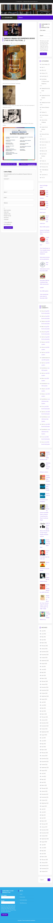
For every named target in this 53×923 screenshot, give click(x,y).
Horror (42, 139)
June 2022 (43, 776)
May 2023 (43, 743)
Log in (21, 894)
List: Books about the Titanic (9, 164)
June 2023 (43, 740)
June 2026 (43, 633)
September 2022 (45, 767)
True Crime (43, 174)
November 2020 (44, 832)
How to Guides (44, 142)
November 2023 (44, 726)
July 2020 (43, 844)
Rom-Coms (44, 163)
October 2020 (44, 835)
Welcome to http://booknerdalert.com (30, 1)
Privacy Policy (19, 1)
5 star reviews (44, 64)
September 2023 (45, 731)
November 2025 (44, 654)
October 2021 (44, 800)
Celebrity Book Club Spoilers (45, 96)
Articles (43, 73)
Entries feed (22, 897)
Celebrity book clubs (20, 43)
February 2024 (44, 717)
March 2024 (44, 714)
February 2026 (44, 645)
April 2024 (43, 711)
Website (6, 203)
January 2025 (44, 684)
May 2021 (43, 815)
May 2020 (43, 850)
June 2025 (43, 669)
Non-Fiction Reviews (44, 155)
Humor (43, 145)
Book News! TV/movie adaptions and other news (28, 164)
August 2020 (44, 841)
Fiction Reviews (44, 115)
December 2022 (44, 758)
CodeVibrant (32, 920)
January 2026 (44, 648)
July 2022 (43, 773)
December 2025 (44, 651)
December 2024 (44, 687)
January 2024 (44, 720)
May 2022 (43, 779)
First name (42, 30)
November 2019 (44, 868)
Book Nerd (7, 43)
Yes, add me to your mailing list (8, 223)
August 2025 (44, 663)
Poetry (42, 160)
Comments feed (23, 900)
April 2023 (43, 746)
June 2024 (43, 705)
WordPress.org (23, 903)
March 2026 (44, 642)
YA (42, 177)
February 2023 (44, 752)
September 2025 (45, 660)
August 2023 (44, 734)
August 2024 (44, 699)
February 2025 (44, 681)
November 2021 (44, 797)
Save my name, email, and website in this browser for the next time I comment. (7, 215)
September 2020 (45, 838)
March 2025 (44, 678)
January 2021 (44, 827)
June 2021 (43, 812)
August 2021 (44, 806)
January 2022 (44, 791)
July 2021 (43, 809)
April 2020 (43, 853)
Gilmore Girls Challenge (44, 121)
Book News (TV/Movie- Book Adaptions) (45, 81)
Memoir (43, 150)
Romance (43, 166)
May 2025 (43, 672)
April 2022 (43, 782)
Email (5, 197)
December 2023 (44, 723)
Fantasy (43, 112)
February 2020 (44, 859)
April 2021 (43, 818)
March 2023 (44, 749)
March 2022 (44, 785)
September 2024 (45, 696)
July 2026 (43, 630)
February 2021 (44, 824)
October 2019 (44, 871)
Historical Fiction (45, 134)
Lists (42, 147)
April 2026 (43, 639)
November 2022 (44, 761)
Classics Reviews (45, 107)
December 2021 (44, 794)
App (42, 67)
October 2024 (44, 693)
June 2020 (43, 847)
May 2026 (43, 636)
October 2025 (44, 657)
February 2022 (44, 788)
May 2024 (43, 708)
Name (5, 192)
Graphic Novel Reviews (44, 128)
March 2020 (44, 856)
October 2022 (44, 764)
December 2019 (44, 865)
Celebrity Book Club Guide (45, 89)
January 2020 (44, 862)
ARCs (42, 70)
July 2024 (43, 702)
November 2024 (44, 690)
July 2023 (43, 737)
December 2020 (44, 829)
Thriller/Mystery (44, 169)
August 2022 (44, 770)
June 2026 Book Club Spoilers (45, 401)
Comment (6, 179)
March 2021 (44, 821)
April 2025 (43, 675)
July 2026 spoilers (45, 359)
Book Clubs (44, 76)
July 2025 (43, 666)
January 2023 (44, 755)
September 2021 (45, 803)
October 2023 (44, 728)
